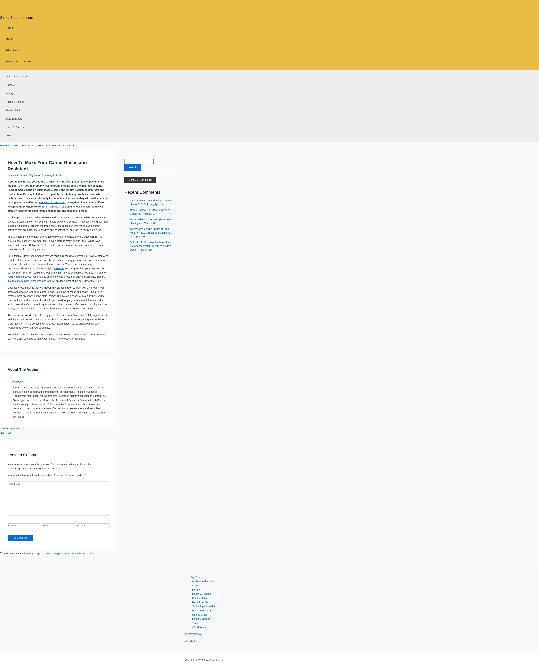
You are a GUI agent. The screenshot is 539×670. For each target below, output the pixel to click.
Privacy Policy (193, 634)
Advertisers (12, 50)
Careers (10, 85)
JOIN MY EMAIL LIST (140, 180)
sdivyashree (136, 229)
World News (199, 627)
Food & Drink (199, 598)
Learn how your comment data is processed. (69, 553)
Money (9, 93)
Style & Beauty (14, 118)
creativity (59, 268)
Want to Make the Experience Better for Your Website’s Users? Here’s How (150, 246)
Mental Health (13, 110)
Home (9, 27)
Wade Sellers (137, 219)
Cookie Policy (193, 641)
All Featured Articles (17, 76)
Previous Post (9, 428)
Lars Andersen (138, 200)
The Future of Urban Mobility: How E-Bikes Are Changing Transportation (150, 233)
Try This (195, 577)
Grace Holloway (139, 210)
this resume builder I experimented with (30, 281)
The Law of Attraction (52, 202)
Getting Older (199, 614)
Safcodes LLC (138, 242)
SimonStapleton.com (16, 17)
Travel (195, 623)
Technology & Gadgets (205, 606)
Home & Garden (15, 127)
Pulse (9, 135)
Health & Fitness (15, 101)
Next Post (7, 432)
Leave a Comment (18, 175)
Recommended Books (19, 61)
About (9, 39)
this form (46, 468)
